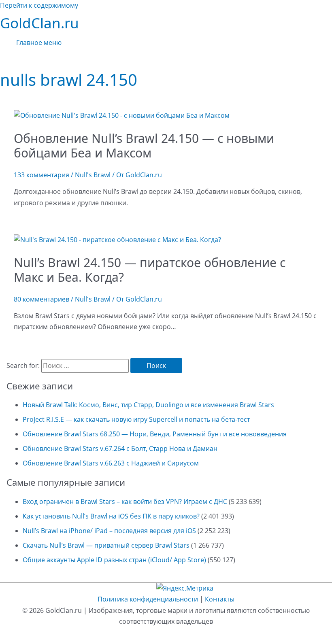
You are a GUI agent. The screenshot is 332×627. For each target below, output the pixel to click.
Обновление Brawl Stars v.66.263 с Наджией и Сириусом (111, 463)
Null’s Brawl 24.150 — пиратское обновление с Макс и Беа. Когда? (149, 269)
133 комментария (41, 174)
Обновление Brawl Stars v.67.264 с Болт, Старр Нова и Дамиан (120, 448)
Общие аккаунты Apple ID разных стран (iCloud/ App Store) (114, 559)
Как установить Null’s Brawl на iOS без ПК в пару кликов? (111, 516)
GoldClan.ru (39, 22)
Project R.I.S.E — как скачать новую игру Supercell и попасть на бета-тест (136, 419)
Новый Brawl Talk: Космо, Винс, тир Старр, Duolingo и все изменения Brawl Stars (148, 404)
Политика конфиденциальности (148, 599)
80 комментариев (41, 299)
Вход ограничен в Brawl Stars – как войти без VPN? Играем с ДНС (125, 501)
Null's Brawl (93, 174)
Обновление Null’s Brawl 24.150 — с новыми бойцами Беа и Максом (144, 145)
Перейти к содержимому (39, 5)
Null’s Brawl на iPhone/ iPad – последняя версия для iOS (109, 530)
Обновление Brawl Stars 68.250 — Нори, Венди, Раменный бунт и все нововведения (155, 433)
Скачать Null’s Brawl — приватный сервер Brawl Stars (106, 545)
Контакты (219, 599)
